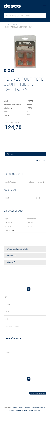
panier (12, 154)
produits (15, 25)
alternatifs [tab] (11, 262)
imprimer (42, 160)
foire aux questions (34, 410)
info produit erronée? (38, 393)
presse (21, 407)
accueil (6, 25)
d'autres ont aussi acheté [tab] (17, 249)
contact (15, 407)
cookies (27, 407)
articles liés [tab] (11, 255)
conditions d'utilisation (38, 407)
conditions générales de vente (18, 410)
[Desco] (13, 4)
